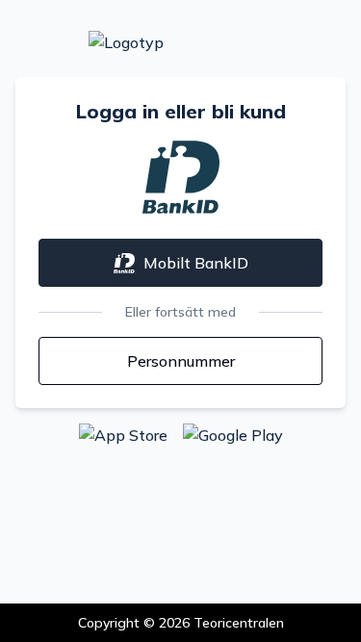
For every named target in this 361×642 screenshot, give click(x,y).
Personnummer (181, 361)
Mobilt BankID (195, 262)
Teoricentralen (238, 622)
